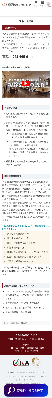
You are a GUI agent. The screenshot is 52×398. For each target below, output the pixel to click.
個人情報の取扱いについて (34, 376)
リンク (41, 372)
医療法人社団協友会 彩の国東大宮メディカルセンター (17, 4)
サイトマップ (32, 372)
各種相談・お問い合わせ (16, 372)
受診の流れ (15, 323)
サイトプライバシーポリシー (26, 379)
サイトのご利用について (14, 376)
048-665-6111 (28, 335)
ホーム (6, 323)
